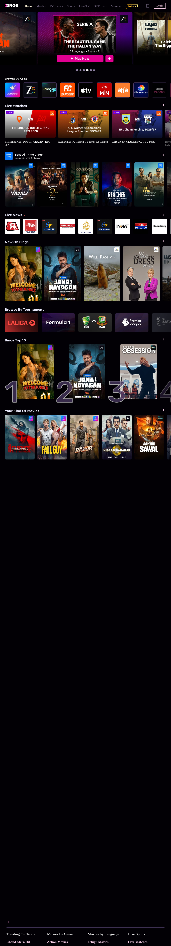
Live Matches (137, 942)
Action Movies (57, 942)
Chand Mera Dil (18, 942)
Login (159, 5)
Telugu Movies (98, 942)
